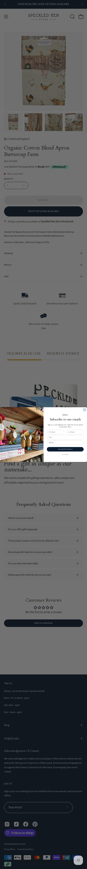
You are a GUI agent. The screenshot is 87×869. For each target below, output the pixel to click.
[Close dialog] (84, 409)
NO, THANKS (65, 454)
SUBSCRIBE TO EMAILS (65, 449)
